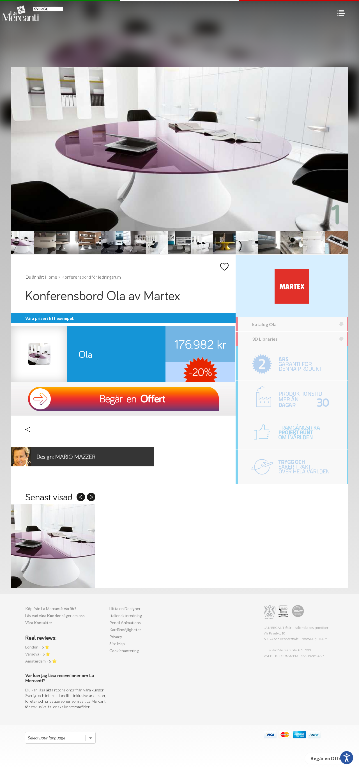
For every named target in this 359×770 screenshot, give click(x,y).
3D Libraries (265, 339)
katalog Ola (264, 324)
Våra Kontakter (38, 622)
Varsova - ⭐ (37, 654)
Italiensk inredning (125, 615)
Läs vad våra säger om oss (55, 615)
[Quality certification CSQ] (284, 612)
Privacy (115, 636)
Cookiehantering (124, 650)
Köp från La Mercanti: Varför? (50, 608)
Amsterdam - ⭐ (41, 661)
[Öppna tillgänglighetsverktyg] (346, 757)
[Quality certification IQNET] (298, 612)
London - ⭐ (37, 647)
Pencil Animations (125, 622)
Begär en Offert (328, 758)
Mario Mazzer (65, 456)
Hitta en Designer (125, 608)
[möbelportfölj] (292, 432)
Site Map (117, 643)
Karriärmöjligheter (125, 629)
